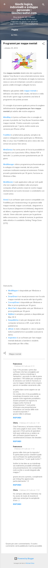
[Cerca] (43, 5)
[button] (43, 44)
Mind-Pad (12, 308)
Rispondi (17, 418)
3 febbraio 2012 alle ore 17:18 (24, 449)
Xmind (5, 200)
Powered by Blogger (25, 558)
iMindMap (7, 117)
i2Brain (11, 329)
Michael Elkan (30, 563)
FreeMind (7, 135)
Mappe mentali (15, 354)
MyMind (11, 314)
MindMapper (13, 291)
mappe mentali (30, 91)
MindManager (8, 164)
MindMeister (8, 182)
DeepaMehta (13, 320)
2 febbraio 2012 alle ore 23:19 (24, 366)
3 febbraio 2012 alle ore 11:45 (29, 423)
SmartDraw (12, 296)
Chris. (15, 423)
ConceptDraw (13, 302)
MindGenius (8, 150)
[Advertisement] (24, 254)
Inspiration (12, 338)
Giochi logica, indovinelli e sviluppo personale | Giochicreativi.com (24, 8)
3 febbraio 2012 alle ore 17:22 (29, 490)
